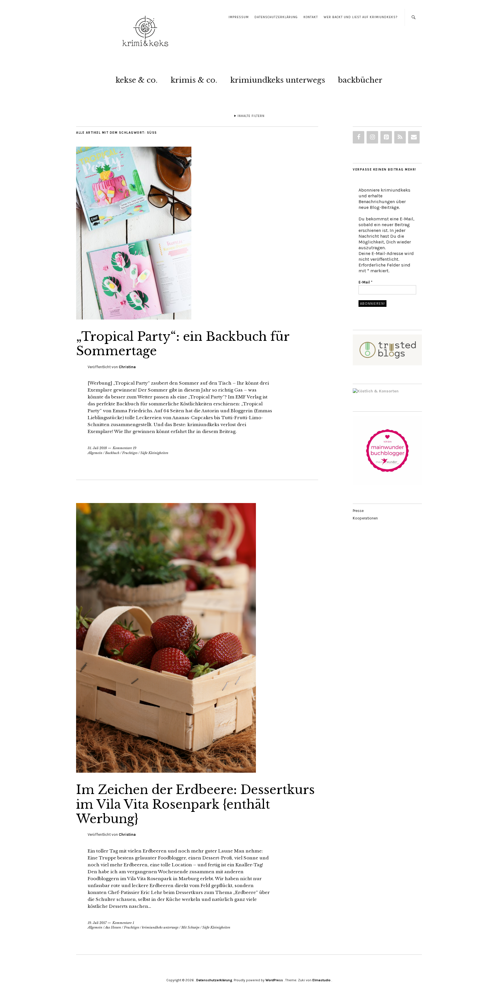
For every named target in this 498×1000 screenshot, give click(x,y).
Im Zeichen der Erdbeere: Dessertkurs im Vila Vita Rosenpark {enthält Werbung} (195, 804)
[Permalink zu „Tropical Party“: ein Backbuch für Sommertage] (133, 318)
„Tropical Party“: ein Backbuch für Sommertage (182, 343)
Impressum (239, 17)
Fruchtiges (129, 453)
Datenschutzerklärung (276, 17)
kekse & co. (137, 80)
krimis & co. (194, 80)
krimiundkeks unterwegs (277, 80)
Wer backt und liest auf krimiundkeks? (360, 17)
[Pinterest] (386, 137)
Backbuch (112, 453)
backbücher (360, 80)
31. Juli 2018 (97, 448)
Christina (127, 367)
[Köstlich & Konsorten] (376, 391)
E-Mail (365, 282)
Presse (358, 510)
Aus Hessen (113, 927)
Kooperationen (365, 518)
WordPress (274, 980)
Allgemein (95, 453)
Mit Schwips (190, 927)
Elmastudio (321, 980)
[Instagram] (372, 137)
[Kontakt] (414, 137)
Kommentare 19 (124, 448)
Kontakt (310, 17)
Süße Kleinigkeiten (154, 453)
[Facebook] (358, 137)
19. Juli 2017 (97, 923)
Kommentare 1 (123, 923)
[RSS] (400, 137)
